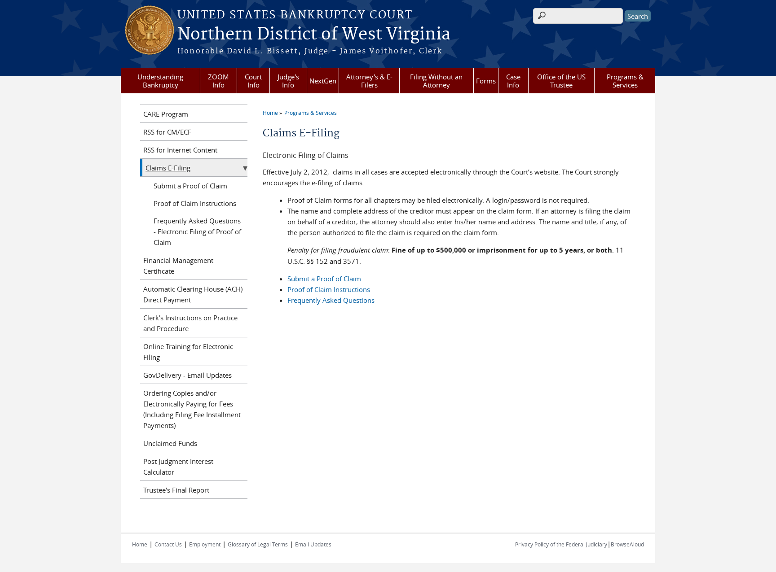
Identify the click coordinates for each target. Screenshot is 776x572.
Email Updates (313, 544)
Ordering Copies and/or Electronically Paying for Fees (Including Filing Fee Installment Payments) (192, 409)
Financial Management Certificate (178, 265)
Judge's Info (288, 80)
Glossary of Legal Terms (258, 544)
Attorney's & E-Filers (369, 80)
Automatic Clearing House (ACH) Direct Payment (192, 294)
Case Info (513, 80)
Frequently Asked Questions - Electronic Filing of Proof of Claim (197, 231)
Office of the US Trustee (561, 80)
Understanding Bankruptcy (160, 80)
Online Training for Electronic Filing (188, 352)
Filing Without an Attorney (436, 80)
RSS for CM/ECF (167, 131)
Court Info (253, 80)
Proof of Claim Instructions (328, 289)
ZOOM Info (218, 80)
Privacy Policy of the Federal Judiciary (561, 544)
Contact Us (168, 544)
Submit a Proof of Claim (324, 278)
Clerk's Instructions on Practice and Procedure (190, 323)
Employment (204, 544)
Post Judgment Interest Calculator (178, 466)
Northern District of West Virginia (313, 34)
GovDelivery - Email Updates (187, 375)
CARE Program (165, 113)
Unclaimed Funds (170, 443)
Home (270, 112)
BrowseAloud (627, 544)
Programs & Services (625, 80)
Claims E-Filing (168, 167)
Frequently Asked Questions (331, 300)
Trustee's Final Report (176, 489)
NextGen (322, 80)
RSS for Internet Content (180, 149)
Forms (486, 80)
